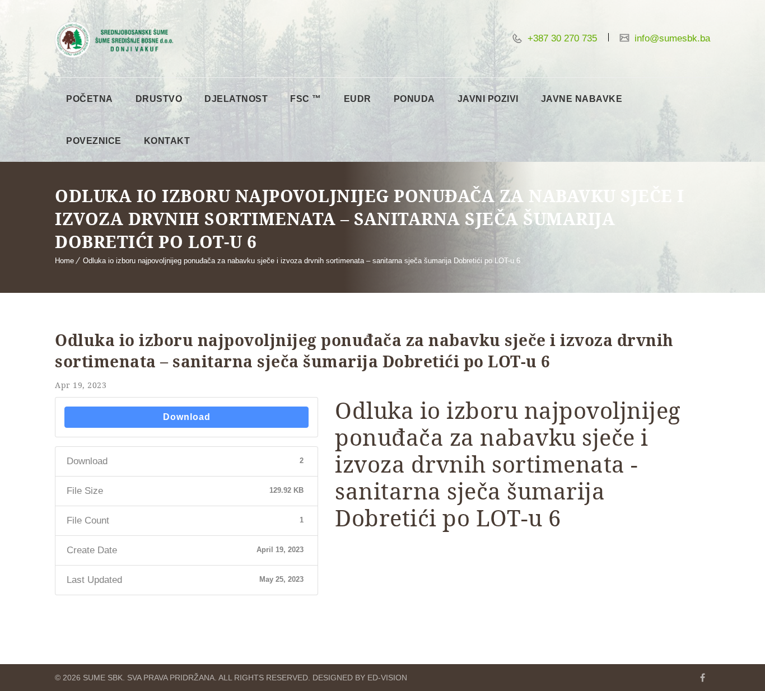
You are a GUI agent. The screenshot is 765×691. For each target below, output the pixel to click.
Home (64, 260)
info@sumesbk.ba (671, 38)
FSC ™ (305, 99)
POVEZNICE (94, 141)
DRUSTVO (159, 99)
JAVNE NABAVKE (582, 99)
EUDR (357, 99)
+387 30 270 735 (561, 38)
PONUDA (414, 99)
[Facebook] (702, 677)
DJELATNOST (236, 99)
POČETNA (89, 99)
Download (187, 417)
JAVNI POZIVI (488, 99)
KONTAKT (167, 141)
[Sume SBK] (114, 40)
